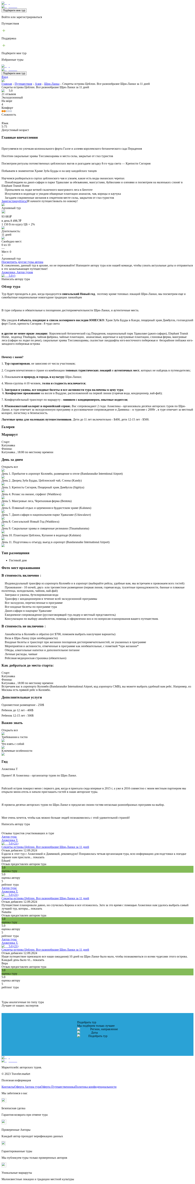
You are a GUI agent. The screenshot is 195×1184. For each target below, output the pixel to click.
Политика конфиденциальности (96, 1086)
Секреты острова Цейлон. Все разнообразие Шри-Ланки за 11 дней (45, 847)
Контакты (8, 1086)
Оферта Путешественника (58, 1086)
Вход (5, 77)
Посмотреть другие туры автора (22, 262)
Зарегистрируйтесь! (14, 201)
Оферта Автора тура (27, 1086)
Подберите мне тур (14, 10)
